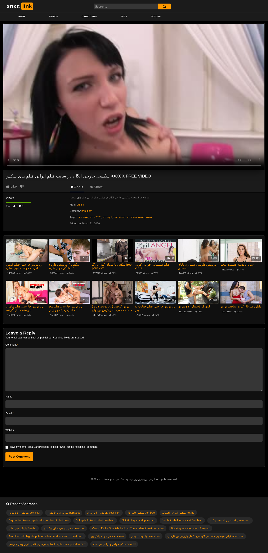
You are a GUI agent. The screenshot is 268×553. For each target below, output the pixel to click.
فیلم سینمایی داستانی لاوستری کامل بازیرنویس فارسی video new (47, 544)
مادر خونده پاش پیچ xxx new (107, 536)
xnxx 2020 (95, 217)
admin (80, 204)
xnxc (85, 217)
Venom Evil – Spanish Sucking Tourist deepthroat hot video (128, 528)
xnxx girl (107, 217)
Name (9, 396)
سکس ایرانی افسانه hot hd (178, 512)
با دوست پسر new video (145, 536)
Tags (124, 16)
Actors (156, 16)
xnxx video (119, 217)
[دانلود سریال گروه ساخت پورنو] (241, 292)
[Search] (164, 6)
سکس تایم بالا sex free (141, 512)
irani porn (86, 211)
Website (10, 430)
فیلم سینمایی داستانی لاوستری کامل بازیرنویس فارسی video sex (205, 536)
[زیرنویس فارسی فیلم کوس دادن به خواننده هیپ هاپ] (27, 250)
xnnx (79, 217)
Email (9, 413)
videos (53, 16)
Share (98, 187)
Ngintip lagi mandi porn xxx (138, 520)
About (78, 187)
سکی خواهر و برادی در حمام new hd (114, 544)
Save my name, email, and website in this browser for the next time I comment (53, 446)
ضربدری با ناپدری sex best (24, 512)
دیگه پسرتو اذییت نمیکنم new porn (230, 520)
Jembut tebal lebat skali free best (182, 520)
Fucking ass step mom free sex (190, 528)
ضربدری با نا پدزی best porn (103, 512)
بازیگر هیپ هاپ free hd (22, 528)
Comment (11, 344)
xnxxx (141, 217)
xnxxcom (132, 217)
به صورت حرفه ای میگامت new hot (64, 528)
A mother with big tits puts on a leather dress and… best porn (46, 536)
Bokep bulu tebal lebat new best (95, 520)
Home (21, 16)
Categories (89, 16)
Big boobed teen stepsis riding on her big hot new (38, 520)
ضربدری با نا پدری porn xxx (64, 512)
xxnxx (149, 217)
